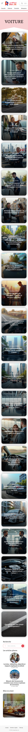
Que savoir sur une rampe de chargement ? (14, 625)
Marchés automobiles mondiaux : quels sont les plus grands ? (14, 157)
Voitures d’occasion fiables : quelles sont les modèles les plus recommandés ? (14, 47)
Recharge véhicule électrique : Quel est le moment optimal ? (14, 295)
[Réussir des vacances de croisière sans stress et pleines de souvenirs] (14, 675)
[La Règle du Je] (10, 3)
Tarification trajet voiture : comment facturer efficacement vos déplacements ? (14, 461)
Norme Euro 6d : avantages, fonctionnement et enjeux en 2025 (14, 488)
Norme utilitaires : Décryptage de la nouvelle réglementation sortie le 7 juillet (14, 75)
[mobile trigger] (2, 3)
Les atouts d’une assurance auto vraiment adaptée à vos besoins (14, 323)
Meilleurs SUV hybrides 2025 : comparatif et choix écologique (14, 130)
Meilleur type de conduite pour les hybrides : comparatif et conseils (14, 268)
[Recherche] (22, 3)
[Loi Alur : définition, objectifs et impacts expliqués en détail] (14, 658)
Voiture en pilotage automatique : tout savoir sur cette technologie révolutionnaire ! (14, 241)
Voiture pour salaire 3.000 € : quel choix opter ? (14, 432)
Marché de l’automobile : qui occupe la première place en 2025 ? (14, 405)
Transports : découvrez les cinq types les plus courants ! (14, 378)
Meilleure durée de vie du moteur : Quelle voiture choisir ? (14, 571)
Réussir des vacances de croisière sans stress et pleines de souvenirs (14, 683)
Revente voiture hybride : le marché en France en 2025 (14, 212)
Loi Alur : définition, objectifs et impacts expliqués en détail (14, 665)
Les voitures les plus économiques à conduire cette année (14, 102)
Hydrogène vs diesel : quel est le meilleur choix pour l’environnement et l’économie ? (14, 599)
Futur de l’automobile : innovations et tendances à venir (14, 350)
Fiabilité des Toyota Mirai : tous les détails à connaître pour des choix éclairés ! (14, 516)
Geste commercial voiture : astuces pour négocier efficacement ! (14, 543)
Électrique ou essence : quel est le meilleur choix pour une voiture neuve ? (14, 185)
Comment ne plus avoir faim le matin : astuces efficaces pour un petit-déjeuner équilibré (14, 705)
